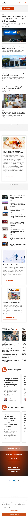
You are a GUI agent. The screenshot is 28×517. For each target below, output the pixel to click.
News (11, 200)
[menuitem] (9, 480)
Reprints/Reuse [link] (11, 492)
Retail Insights (14, 370)
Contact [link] (19, 492)
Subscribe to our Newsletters (11, 302)
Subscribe (7, 8)
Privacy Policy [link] (9, 488)
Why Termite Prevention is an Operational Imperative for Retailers (13, 151)
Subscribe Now (10, 317)
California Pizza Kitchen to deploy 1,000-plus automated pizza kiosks (10, 350)
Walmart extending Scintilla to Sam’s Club (10, 361)
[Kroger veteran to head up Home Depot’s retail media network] (5, 237)
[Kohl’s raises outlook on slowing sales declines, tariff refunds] (5, 215)
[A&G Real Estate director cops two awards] (5, 209)
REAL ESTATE (12, 206)
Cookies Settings (14, 496)
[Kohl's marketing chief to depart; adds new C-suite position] (5, 223)
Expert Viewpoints (16, 407)
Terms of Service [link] (18, 488)
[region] (14, 507)
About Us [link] (7, 485)
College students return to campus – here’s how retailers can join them (10, 356)
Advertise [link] (20, 485)
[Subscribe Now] (14, 294)
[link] (9, 480)
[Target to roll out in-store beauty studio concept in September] (5, 230)
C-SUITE (11, 220)
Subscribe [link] (13, 485)
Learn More (9, 177)
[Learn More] (14, 143)
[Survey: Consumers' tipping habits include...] (5, 244)
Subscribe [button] (14, 458)
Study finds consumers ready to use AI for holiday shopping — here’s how (10, 344)
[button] (26, 2)
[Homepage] (4, 2)
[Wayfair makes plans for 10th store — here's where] (5, 203)
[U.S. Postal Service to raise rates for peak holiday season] (5, 197)
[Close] (26, 500)
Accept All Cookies (14, 514)
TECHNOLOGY (8, 329)
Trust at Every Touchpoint (10, 265)
